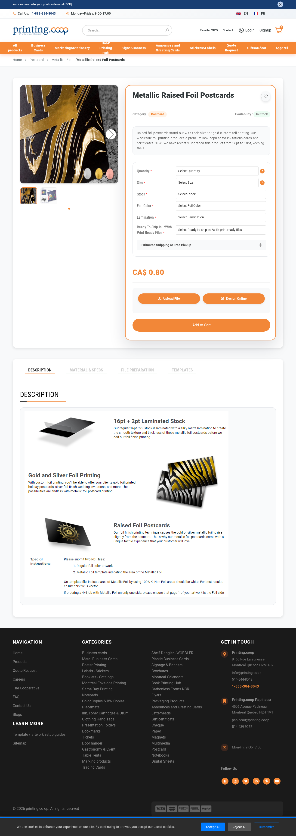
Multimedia (160, 743)
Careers (19, 679)
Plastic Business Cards (170, 659)
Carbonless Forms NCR (170, 689)
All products (15, 48)
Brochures (159, 671)
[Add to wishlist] (265, 96)
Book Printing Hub (105, 48)
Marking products (96, 761)
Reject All (239, 827)
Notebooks (160, 755)
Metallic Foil (63, 60)
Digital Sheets (162, 761)
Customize (266, 827)
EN (246, 13)
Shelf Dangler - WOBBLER (172, 653)
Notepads (90, 695)
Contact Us (22, 706)
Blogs (17, 714)
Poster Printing (94, 665)
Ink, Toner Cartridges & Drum (105, 713)
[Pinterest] (266, 781)
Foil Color (145, 206)
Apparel (282, 48)
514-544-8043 (242, 679)
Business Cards (38, 48)
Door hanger (92, 743)
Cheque (157, 725)
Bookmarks (91, 731)
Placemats (90, 707)
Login (250, 30)
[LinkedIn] (256, 781)
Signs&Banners (134, 48)
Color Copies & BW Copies (103, 701)
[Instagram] (235, 781)
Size (141, 182)
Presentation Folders (99, 725)
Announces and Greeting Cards (168, 48)
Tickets (88, 737)
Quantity (144, 171)
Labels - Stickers (95, 671)
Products (20, 662)
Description (40, 370)
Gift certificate (162, 719)
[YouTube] (277, 781)
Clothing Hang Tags (98, 719)
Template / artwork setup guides (39, 734)
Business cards (94, 653)
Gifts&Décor (256, 48)
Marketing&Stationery (72, 48)
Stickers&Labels (203, 48)
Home (17, 60)
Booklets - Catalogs (98, 677)
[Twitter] (245, 781)
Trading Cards (93, 767)
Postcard (38, 60)
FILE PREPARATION (137, 370)
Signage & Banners (166, 665)
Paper (156, 731)
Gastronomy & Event (98, 749)
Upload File (171, 298)
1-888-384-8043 (245, 686)
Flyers (156, 695)
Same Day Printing (97, 689)
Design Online (236, 298)
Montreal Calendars (167, 677)
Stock (142, 194)
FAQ (16, 697)
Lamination (146, 217)
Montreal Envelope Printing (104, 683)
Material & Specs (86, 370)
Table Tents (91, 755)
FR (263, 13)
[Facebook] (225, 781)
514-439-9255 (242, 727)
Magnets (158, 737)
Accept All (213, 827)
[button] (111, 134)
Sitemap (19, 743)
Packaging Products (167, 701)
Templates (182, 370)
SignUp (265, 30)
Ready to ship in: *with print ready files (154, 230)
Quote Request (231, 48)
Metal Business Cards (99, 659)
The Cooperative (26, 688)
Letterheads (161, 713)
